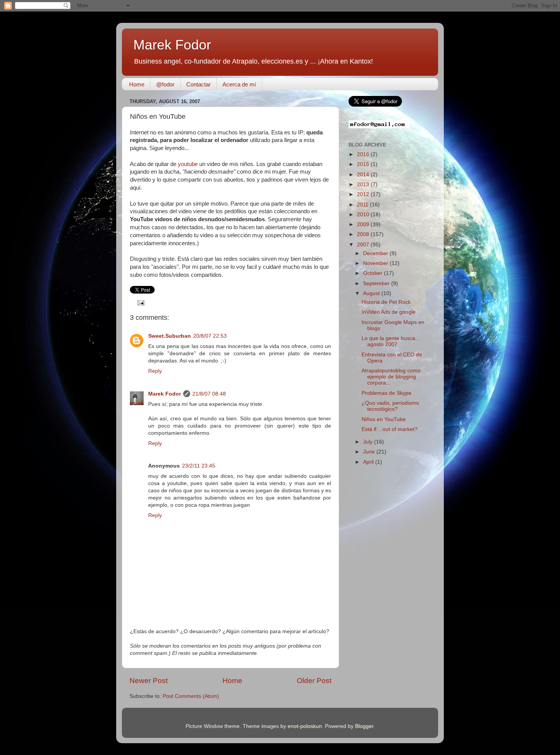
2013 (364, 184)
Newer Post (149, 681)
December (376, 253)
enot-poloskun (305, 726)
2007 (364, 244)
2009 (364, 224)
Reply (155, 371)
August (372, 293)
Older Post (314, 681)
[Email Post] (140, 302)
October (373, 273)
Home (136, 84)
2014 (364, 174)
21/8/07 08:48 (209, 394)
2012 (364, 194)
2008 (364, 234)
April (369, 462)
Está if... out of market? (390, 429)
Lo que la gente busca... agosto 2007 (391, 341)
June (369, 452)
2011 (363, 205)
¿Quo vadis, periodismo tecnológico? (390, 406)
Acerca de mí (239, 84)
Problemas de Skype (386, 393)
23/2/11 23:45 (198, 466)
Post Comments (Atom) (191, 696)
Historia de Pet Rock (386, 302)
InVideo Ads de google (389, 312)
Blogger (364, 726)
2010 (364, 214)
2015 (364, 164)
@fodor (165, 84)
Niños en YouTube (384, 419)
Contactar (198, 84)
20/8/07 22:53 (210, 336)
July (368, 442)
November (376, 263)
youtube (188, 164)
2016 (364, 154)
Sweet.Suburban (169, 336)
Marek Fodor (172, 45)
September (377, 283)
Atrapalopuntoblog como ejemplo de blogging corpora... (391, 377)
